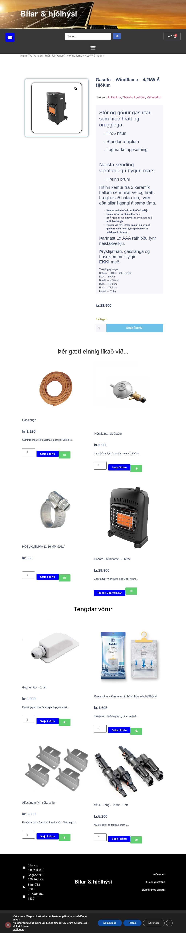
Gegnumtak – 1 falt (34, 687)
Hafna (132, 923)
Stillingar (153, 923)
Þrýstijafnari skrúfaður (108, 433)
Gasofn (128, 97)
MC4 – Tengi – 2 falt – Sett (111, 805)
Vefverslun (36, 55)
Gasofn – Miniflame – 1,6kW (112, 559)
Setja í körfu (134, 327)
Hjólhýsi (50, 55)
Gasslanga (29, 420)
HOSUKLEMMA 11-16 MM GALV (43, 546)
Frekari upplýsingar (110, 592)
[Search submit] (117, 36)
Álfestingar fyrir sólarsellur (39, 802)
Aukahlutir (114, 97)
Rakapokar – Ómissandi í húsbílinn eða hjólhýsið (125, 696)
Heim (23, 55)
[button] (33, 37)
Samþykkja (109, 923)
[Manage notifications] (8, 925)
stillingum (18, 929)
